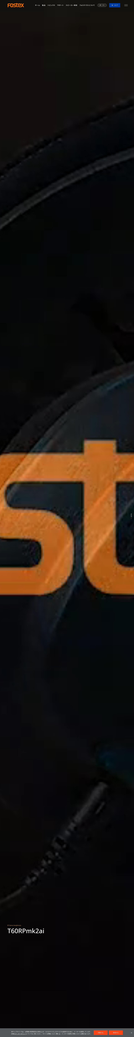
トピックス (51, 5)
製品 (44, 5)
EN (103, 5)
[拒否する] (131, 1033)
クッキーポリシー (20, 1034)
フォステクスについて (87, 5)
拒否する (116, 1032)
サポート (60, 5)
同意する (100, 1032)
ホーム (37, 5)
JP (100, 5)
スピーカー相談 (71, 5)
